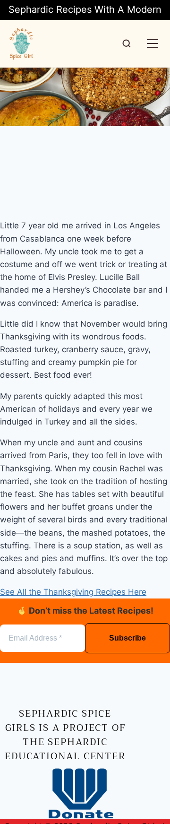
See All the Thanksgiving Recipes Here (73, 592)
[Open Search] (126, 43)
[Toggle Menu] (152, 43)
